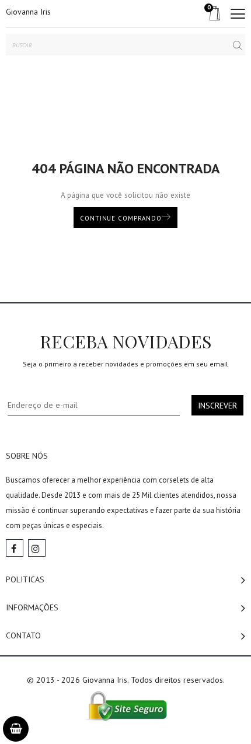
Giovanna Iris (28, 11)
